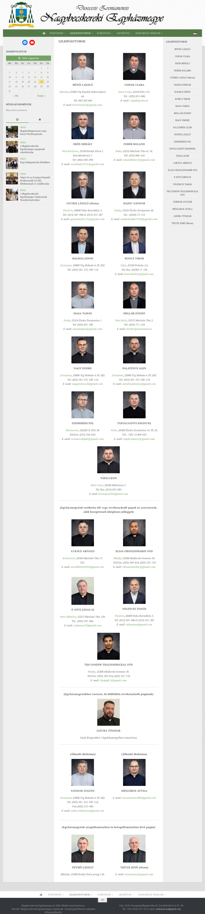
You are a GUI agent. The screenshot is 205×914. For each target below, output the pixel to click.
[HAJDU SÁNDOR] (134, 185)
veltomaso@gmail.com (139, 624)
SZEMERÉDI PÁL (182, 141)
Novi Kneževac (70, 151)
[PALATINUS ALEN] (134, 349)
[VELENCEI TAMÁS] (134, 590)
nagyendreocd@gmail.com (87, 384)
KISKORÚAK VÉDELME (148, 33)
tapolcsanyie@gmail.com (139, 439)
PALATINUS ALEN (182, 127)
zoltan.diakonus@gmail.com (87, 810)
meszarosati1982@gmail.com (139, 798)
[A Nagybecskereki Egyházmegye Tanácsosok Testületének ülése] (12, 195)
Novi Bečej (121, 320)
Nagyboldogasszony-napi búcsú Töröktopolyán (33, 132)
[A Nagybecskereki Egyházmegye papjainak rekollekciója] (12, 147)
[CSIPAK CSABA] (134, 66)
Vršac (114, 430)
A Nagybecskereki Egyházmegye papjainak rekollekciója (32, 149)
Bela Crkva (97, 485)
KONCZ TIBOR (182, 98)
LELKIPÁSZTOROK (80, 33)
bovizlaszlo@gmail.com (87, 105)
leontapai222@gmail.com (113, 494)
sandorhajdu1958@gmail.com (139, 219)
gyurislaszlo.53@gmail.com (87, 219)
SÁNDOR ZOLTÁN (182, 201)
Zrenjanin (66, 265)
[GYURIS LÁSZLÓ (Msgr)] (83, 185)
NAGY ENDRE (182, 120)
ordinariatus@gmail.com (168, 908)
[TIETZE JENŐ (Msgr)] (134, 849)
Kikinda (64, 92)
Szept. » (41, 95)
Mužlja (117, 558)
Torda (66, 320)
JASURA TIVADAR (182, 215)
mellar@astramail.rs (139, 329)
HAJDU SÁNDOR (182, 84)
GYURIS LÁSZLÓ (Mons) (182, 77)
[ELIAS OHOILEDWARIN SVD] (134, 532)
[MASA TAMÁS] (83, 295)
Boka (119, 151)
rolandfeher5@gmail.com (139, 159)
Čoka (123, 265)
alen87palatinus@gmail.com (139, 384)
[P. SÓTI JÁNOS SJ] (83, 591)
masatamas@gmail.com (87, 329)
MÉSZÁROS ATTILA (182, 208)
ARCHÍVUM (123, 33)
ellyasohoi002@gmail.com (138, 567)
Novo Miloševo (68, 616)
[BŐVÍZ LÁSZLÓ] (83, 66)
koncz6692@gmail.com (139, 274)
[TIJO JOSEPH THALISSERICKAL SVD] (108, 646)
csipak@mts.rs (139, 100)
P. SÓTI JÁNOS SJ (182, 177)
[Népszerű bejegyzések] (40, 119)
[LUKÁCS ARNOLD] (83, 532)
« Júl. (16, 95)
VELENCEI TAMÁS (182, 184)
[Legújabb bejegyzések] (17, 119)
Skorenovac (72, 430)
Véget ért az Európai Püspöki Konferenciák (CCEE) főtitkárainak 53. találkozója (35, 180)
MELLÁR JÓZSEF (182, 113)
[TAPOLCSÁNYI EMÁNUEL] (134, 404)
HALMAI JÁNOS (182, 91)
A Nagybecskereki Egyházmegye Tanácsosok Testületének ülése (33, 196)
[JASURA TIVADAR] (108, 712)
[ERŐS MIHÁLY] (83, 125)
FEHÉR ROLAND (182, 70)
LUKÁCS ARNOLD (182, 162)
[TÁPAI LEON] (108, 459)
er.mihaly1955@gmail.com (87, 164)
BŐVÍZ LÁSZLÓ (182, 49)
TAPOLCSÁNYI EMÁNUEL (182, 148)
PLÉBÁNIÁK (103, 33)
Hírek (23, 127)
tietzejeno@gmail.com (139, 874)
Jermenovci (69, 558)
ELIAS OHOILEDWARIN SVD (182, 170)
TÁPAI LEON (182, 155)
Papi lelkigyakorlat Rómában (35, 162)
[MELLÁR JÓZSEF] (134, 295)
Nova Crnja (124, 92)
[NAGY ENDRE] (83, 349)
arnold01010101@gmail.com (87, 567)
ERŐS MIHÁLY (182, 63)
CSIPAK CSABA (182, 56)
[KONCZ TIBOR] (134, 240)
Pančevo (68, 210)
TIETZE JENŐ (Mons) (182, 223)
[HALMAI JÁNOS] (83, 240)
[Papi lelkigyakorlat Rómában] (12, 163)
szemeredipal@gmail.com (87, 439)
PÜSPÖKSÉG (56, 33)
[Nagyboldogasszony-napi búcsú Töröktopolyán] (12, 132)
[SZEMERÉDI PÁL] (83, 404)
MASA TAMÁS (182, 105)
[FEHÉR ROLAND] (134, 125)
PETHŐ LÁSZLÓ (182, 134)
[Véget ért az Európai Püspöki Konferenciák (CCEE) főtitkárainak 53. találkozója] (12, 178)
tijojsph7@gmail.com (113, 680)
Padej (117, 210)
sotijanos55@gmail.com (87, 625)
